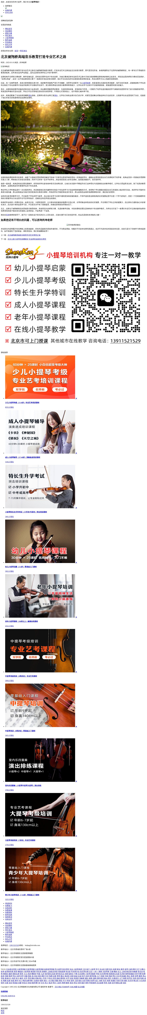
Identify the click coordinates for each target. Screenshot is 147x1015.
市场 (118, 980)
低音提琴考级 (49, 969)
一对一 (95, 971)
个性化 (49, 978)
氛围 (51, 976)
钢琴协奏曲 (129, 974)
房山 (144, 976)
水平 (67, 978)
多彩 (71, 983)
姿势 (72, 980)
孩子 (88, 969)
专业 (71, 969)
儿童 (76, 980)
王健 (111, 971)
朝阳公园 (118, 983)
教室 (102, 978)
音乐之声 (8, 44)
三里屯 (59, 983)
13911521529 (14, 945)
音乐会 (140, 971)
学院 (97, 974)
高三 (46, 983)
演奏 (26, 976)
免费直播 (8, 910)
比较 (71, 978)
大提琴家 (105, 971)
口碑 (130, 969)
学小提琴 (58, 969)
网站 (33, 978)
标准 (2, 976)
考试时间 (8, 903)
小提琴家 (26, 971)
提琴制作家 (9, 971)
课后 (53, 980)
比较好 (36, 980)
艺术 (47, 976)
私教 (142, 978)
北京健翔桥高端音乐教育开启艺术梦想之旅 (24, 235)
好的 (87, 976)
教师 (10, 976)
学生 (14, 976)
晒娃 (115, 971)
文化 (42, 983)
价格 (39, 976)
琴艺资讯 (8, 35)
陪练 (29, 976)
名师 (18, 976)
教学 (122, 969)
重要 (140, 976)
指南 (41, 980)
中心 (20, 980)
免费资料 (8, 912)
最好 (83, 983)
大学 (25, 978)
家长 (118, 969)
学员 (44, 978)
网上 (41, 978)
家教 (100, 971)
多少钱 (34, 976)
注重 (6, 983)
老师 (114, 969)
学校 (2, 978)
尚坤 (7, 215)
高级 (110, 976)
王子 (138, 969)
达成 (79, 976)
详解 (6, 976)
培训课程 (8, 31)
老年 (16, 980)
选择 (72, 976)
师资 (134, 969)
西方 (109, 978)
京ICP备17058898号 (62, 987)
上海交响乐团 (126, 971)
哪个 (32, 980)
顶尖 (45, 980)
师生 (60, 980)
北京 (91, 971)
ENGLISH (9, 12)
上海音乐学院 (52, 971)
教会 (106, 978)
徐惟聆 (44, 971)
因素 (90, 978)
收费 (143, 974)
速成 (75, 976)
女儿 (119, 971)
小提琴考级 (21, 969)
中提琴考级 (30, 969)
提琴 (126, 969)
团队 (86, 978)
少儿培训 (142, 980)
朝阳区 (5, 974)
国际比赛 (15, 974)
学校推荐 (92, 983)
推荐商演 (8, 917)
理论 (114, 976)
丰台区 (102, 969)
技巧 (83, 976)
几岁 (42, 974)
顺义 (128, 976)
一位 (49, 980)
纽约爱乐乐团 (50, 974)
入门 (98, 976)
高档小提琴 (90, 980)
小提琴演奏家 (90, 974)
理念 (54, 983)
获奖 (21, 974)
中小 (64, 980)
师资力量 (8, 33)
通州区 (62, 978)
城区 (125, 980)
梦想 (58, 976)
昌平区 (129, 978)
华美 (105, 983)
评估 (75, 983)
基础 (58, 978)
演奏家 (81, 978)
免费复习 (8, 906)
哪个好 (37, 983)
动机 (100, 980)
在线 (12, 980)
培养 (107, 969)
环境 (54, 978)
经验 (37, 978)
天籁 (109, 983)
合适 (84, 980)
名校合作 (8, 919)
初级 (102, 976)
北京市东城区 (121, 976)
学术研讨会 (75, 971)
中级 (106, 976)
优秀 (136, 976)
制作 (2, 983)
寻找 (29, 978)
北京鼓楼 (99, 983)
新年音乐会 (60, 974)
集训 (50, 983)
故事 (28, 980)
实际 (124, 983)
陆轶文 (71, 974)
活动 (10, 983)
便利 (87, 983)
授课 (33, 983)
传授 (108, 980)
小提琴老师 (86, 83)
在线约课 (8, 10)
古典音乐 (115, 978)
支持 (113, 983)
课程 (43, 976)
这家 (54, 976)
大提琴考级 (39, 969)
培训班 (76, 978)
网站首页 (8, 29)
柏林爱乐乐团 (114, 974)
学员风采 (8, 42)
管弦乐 (24, 983)
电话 (13, 978)
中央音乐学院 (11, 969)
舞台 (62, 976)
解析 (67, 983)
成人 (97, 980)
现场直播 (61, 971)
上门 (121, 978)
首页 (16, 51)
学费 (140, 974)
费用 (63, 983)
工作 (84, 969)
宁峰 (75, 974)
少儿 (25, 974)
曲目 (21, 978)
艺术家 (122, 974)
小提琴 (92, 969)
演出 (30, 95)
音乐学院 (65, 969)
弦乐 (104, 980)
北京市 (130, 980)
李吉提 (68, 971)
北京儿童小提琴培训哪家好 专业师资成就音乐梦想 (27, 239)
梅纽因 (20, 971)
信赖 (94, 978)
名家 (8, 980)
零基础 (15, 983)
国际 (57, 980)
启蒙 (20, 983)
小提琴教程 (9, 38)
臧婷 (10, 974)
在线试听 (8, 908)
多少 (17, 978)
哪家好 (34, 974)
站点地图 (81, 987)
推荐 (125, 978)
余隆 (66, 974)
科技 (68, 980)
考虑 (24, 980)
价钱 (29, 983)
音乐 (111, 969)
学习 (97, 969)
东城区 (113, 980)
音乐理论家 (84, 971)
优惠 (98, 978)
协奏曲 (134, 971)
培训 (29, 974)
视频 (4, 980)
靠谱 (132, 976)
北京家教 (81, 974)
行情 (122, 980)
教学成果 (8, 40)
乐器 (134, 978)
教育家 (33, 971)
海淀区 (67, 976)
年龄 (38, 974)
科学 (22, 976)
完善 (79, 983)
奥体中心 (8, 978)
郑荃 (15, 971)
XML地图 (73, 987)
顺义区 (136, 980)
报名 (80, 980)
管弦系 (38, 971)
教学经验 (93, 976)
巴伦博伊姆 (104, 974)
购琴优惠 (8, 915)
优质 (138, 978)
